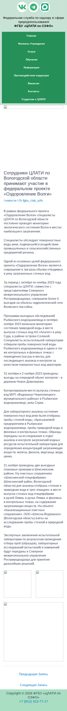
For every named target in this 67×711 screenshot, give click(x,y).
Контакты (33, 91)
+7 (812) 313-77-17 (33, 701)
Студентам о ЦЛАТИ (33, 99)
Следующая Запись (33, 685)
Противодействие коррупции (31, 75)
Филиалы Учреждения (31, 43)
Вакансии (33, 83)
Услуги (31, 51)
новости (10, 200)
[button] (33, 36)
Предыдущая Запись (33, 674)
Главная (31, 35)
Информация (31, 67)
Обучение (31, 59)
